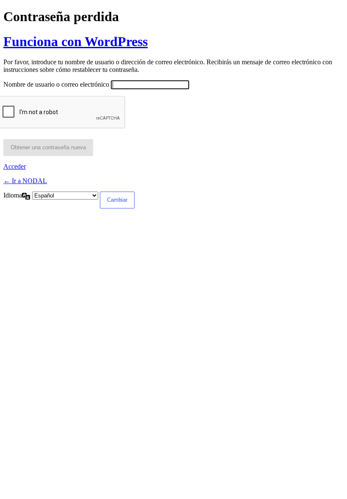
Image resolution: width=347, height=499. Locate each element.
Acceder (14, 166)
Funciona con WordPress (75, 41)
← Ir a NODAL (25, 180)
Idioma (12, 195)
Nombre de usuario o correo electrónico (56, 84)
